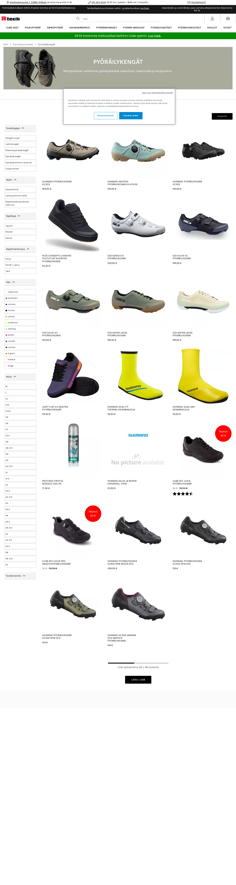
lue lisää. (144, 8)
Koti (5, 44)
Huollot (212, 27)
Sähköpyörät (55, 27)
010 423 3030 (99, 2)
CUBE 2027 (12, 27)
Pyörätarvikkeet (106, 27)
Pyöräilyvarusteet (189, 27)
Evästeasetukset (105, 115)
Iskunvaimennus (79, 27)
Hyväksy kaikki (131, 115)
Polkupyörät (33, 27)
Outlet (227, 27)
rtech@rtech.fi (198, 2)
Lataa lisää (138, 679)
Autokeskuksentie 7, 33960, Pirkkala (28, 2)
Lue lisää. (154, 36)
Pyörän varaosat (133, 27)
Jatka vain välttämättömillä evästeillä (157, 93)
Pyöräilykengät (46, 44)
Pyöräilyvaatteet (161, 27)
